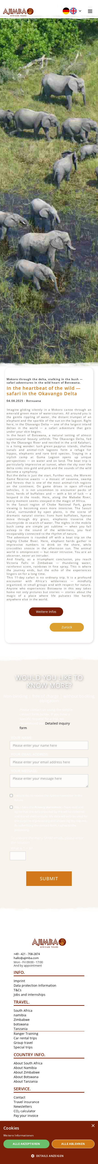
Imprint (19, 981)
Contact (19, 1097)
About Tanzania (26, 1081)
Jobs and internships (29, 994)
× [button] (93, 1126)
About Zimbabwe (27, 1072)
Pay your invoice (26, 1115)
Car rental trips (25, 1038)
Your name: (21, 737)
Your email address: (30, 754)
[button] (72, 11)
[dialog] (49, 1142)
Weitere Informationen (18, 1135)
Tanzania (21, 1029)
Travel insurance (26, 1102)
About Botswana (26, 1077)
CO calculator (25, 1111)
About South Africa (28, 1063)
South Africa (23, 1010)
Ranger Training (26, 1033)
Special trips (23, 1047)
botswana (21, 1024)
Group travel (23, 1042)
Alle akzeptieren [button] (26, 1144)
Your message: (24, 771)
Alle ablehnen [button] (73, 1144)
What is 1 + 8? (21, 848)
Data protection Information (35, 985)
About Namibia (25, 1068)
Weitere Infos (46, 611)
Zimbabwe (22, 1019)
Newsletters (23, 1106)
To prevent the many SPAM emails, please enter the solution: (47, 840)
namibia (20, 1015)
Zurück (67, 627)
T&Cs (17, 990)
